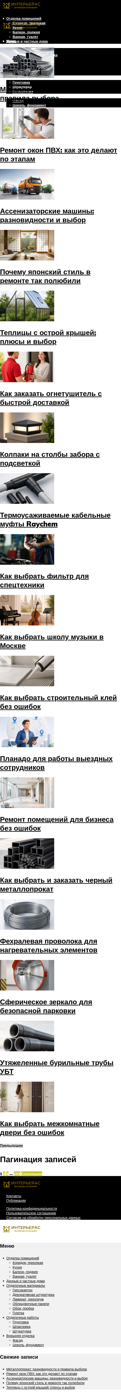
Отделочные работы (22, 1317)
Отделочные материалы (27, 45)
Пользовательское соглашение (31, 1213)
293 (17, 1173)
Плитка (18, 1312)
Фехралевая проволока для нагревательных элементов (49, 945)
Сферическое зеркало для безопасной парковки (46, 1006)
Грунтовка (21, 82)
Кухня (17, 1267)
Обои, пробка (23, 1308)
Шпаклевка (21, 1326)
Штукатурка (22, 1331)
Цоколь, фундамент (29, 105)
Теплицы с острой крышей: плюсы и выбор (48, 337)
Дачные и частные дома (27, 41)
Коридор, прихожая (28, 1262)
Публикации (16, 1200)
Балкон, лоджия (25, 1271)
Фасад (18, 1340)
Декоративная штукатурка (33, 1294)
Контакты (13, 1195)
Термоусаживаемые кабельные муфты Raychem (55, 519)
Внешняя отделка (20, 1335)
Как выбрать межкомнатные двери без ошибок (50, 1128)
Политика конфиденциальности (31, 1208)
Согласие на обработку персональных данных (43, 1217)
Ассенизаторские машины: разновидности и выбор (47, 215)
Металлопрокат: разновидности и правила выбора (46, 1369)
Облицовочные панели (31, 1303)
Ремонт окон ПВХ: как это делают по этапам (41, 1373)
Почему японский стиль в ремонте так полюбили (45, 276)
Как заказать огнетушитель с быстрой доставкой (51, 398)
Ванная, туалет (25, 36)
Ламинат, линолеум (28, 1299)
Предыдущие (11, 1145)
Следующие (31, 1173)
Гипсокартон (22, 1290)
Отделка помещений (23, 18)
